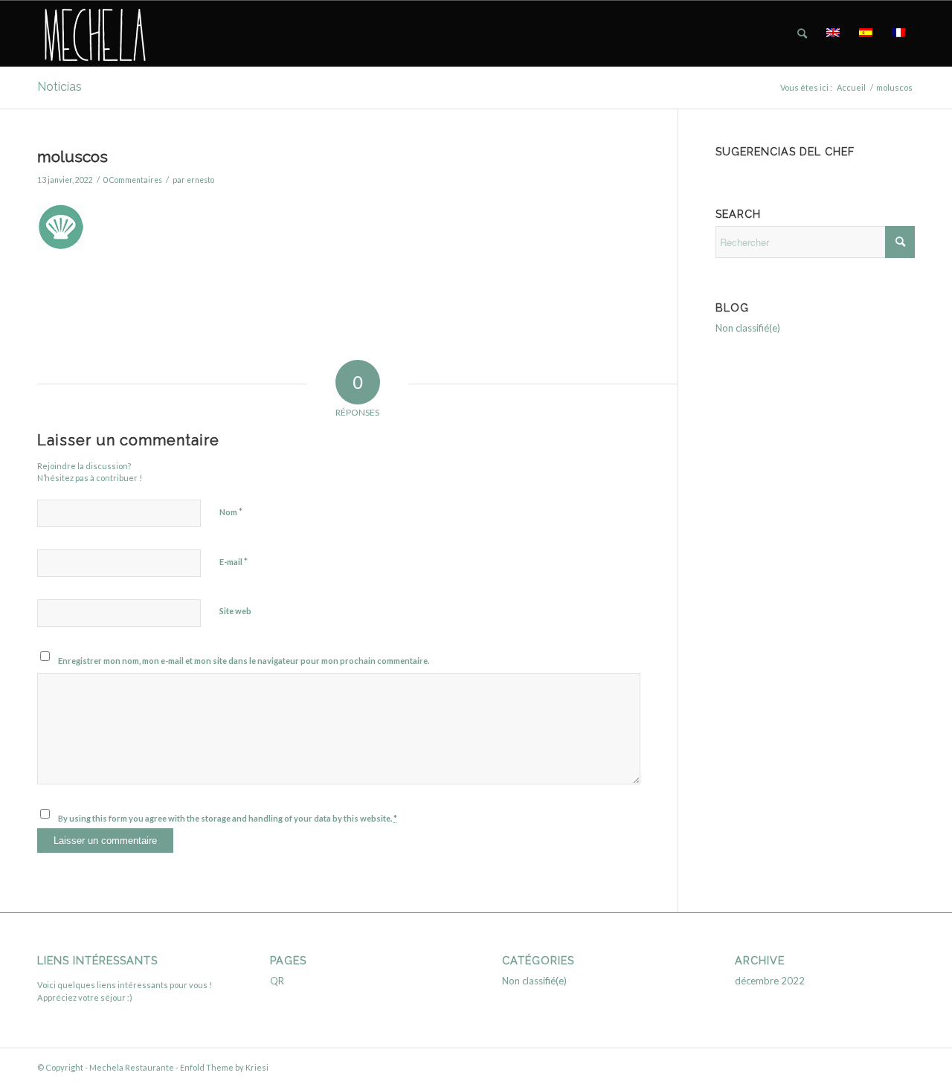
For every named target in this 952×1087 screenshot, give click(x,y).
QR (277, 981)
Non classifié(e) (747, 328)
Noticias (59, 87)
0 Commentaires (132, 179)
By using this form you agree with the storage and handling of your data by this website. (227, 818)
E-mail (233, 561)
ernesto (200, 179)
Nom (230, 511)
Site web (235, 611)
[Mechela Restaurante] (93, 33)
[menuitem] (802, 33)
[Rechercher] (802, 33)
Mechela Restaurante (131, 1067)
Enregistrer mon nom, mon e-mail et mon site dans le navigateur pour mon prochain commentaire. (243, 660)
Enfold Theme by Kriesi (224, 1067)
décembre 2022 (770, 981)
